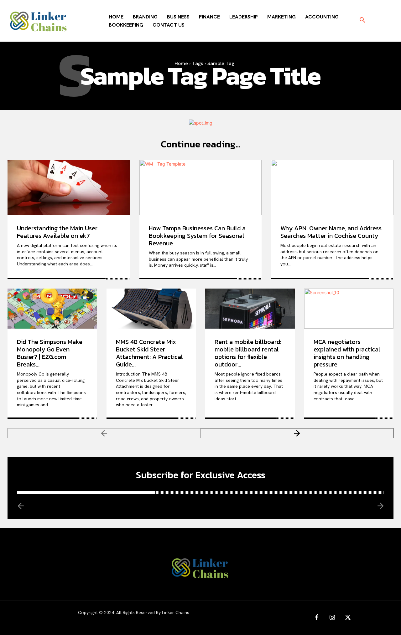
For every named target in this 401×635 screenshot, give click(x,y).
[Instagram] (332, 618)
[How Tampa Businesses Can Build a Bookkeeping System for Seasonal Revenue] (200, 187)
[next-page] (297, 433)
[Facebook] (316, 618)
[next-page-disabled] (380, 506)
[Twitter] (348, 618)
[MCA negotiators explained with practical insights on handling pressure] (349, 309)
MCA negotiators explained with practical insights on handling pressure (347, 353)
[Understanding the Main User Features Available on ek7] (69, 187)
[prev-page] (104, 433)
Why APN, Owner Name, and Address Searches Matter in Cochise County (331, 231)
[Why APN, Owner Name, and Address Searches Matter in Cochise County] (332, 187)
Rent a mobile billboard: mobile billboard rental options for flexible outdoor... (248, 353)
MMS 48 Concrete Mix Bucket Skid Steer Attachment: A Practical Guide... (149, 353)
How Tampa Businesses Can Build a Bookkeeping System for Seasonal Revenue (197, 235)
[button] (362, 20)
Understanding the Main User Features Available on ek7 (57, 231)
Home (181, 63)
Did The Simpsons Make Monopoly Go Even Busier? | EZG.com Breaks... (49, 353)
